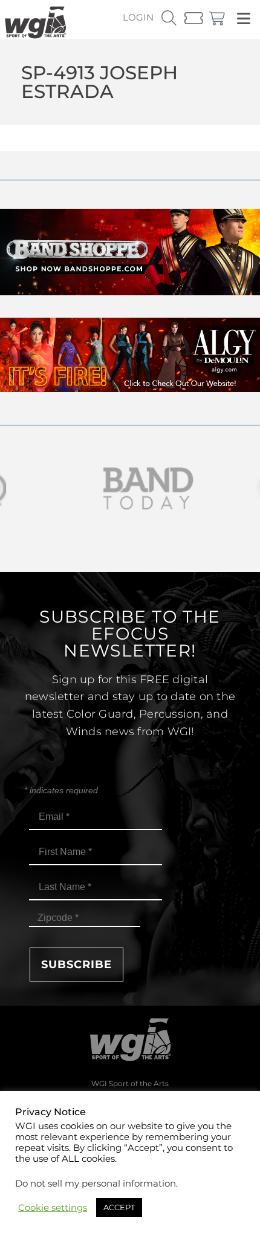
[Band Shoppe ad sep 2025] (130, 292)
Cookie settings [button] (52, 1207)
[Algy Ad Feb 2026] (130, 389)
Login (138, 17)
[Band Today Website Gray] (130, 488)
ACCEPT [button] (119, 1207)
